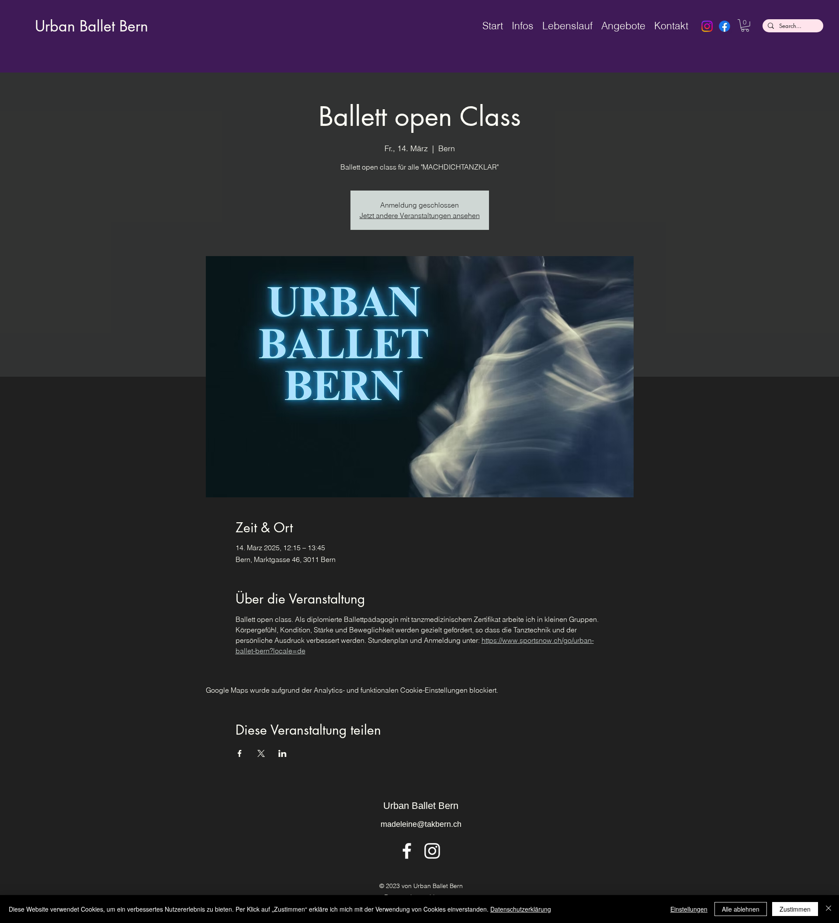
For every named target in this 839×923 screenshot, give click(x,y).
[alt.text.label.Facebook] (406, 850)
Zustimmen (795, 909)
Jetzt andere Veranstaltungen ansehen (420, 215)
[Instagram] (707, 26)
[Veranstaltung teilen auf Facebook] (240, 753)
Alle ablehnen (740, 909)
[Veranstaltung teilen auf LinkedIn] (282, 753)
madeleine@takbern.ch (421, 824)
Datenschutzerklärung (520, 909)
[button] (745, 25)
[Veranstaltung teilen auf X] (261, 753)
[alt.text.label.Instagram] (432, 850)
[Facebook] (724, 26)
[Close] (828, 909)
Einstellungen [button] (688, 909)
